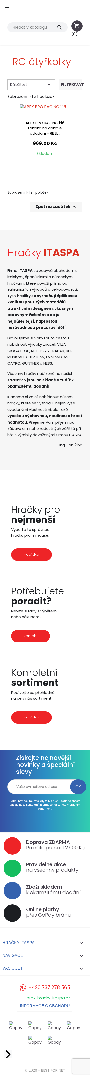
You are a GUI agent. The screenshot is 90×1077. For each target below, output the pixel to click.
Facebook (9, 1054)
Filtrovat (71, 84)
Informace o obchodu (45, 1006)
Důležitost (31, 85)
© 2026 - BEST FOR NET (45, 1070)
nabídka (31, 554)
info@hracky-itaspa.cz (48, 998)
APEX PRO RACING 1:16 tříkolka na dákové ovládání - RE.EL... (45, 128)
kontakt (30, 635)
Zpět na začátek (56, 207)
